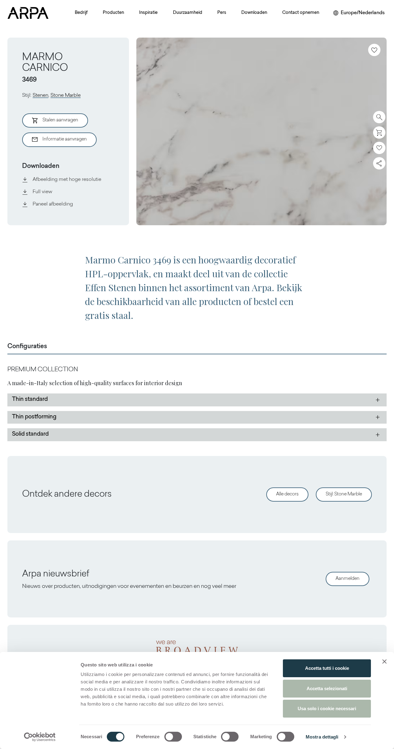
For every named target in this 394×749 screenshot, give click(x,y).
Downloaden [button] (254, 13)
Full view (42, 191)
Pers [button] (221, 13)
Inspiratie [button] (148, 13)
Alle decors (287, 494)
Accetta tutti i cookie (327, 668)
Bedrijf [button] (81, 13)
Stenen (40, 95)
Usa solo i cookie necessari (327, 708)
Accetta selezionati (327, 688)
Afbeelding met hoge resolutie (67, 179)
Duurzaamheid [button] (187, 13)
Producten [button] (113, 13)
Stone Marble (65, 95)
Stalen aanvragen (60, 120)
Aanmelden (348, 578)
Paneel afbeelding (53, 204)
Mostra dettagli (322, 736)
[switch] (173, 737)
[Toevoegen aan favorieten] (374, 50)
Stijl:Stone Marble (344, 494)
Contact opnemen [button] (300, 13)
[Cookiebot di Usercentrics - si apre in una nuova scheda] (40, 737)
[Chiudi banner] (384, 661)
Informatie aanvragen (64, 139)
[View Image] (261, 131)
